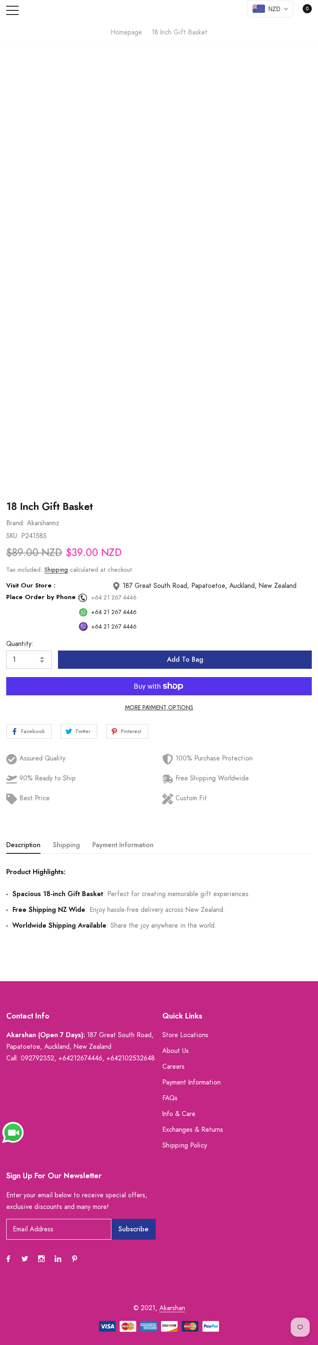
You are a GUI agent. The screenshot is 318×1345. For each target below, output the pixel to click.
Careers (173, 1066)
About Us (175, 1051)
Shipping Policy (184, 1145)
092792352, (38, 1058)
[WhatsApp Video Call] (13, 1131)
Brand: (15, 523)
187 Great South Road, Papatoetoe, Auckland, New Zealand (208, 585)
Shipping (56, 570)
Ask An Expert (159, 472)
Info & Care (178, 1114)
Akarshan (172, 1308)
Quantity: (20, 644)
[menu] (12, 10)
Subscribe (133, 1229)
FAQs (170, 1098)
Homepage (126, 32)
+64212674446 (80, 1058)
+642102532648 (130, 1058)
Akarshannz (43, 523)
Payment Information (191, 1082)
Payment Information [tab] (123, 845)
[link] (8, 1258)
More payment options (159, 708)
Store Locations (185, 1035)
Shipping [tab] (66, 845)
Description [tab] (23, 845)
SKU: (12, 536)
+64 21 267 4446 (114, 598)
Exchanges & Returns (192, 1129)
